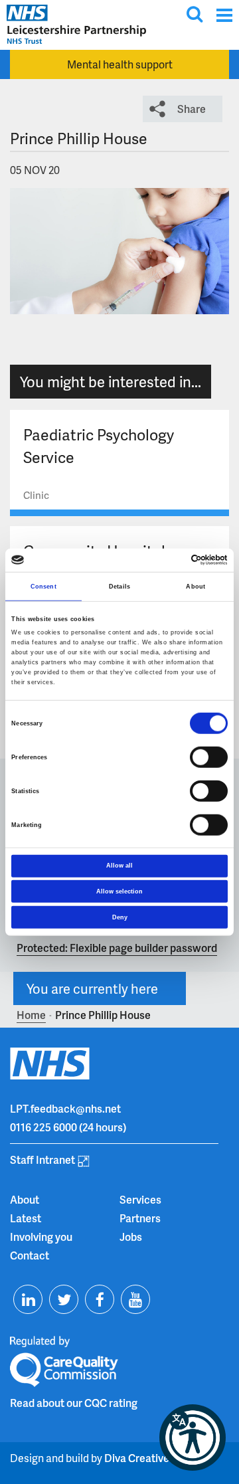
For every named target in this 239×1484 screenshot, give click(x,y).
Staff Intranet (42, 1159)
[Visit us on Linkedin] (27, 1299)
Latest (25, 1218)
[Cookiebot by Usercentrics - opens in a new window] (172, 560)
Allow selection (119, 891)
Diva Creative (136, 1457)
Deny (119, 916)
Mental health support (120, 64)
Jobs (131, 1236)
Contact (29, 1255)
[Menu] (224, 15)
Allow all (119, 865)
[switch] (209, 757)
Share (191, 108)
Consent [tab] (43, 586)
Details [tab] (119, 586)
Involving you (41, 1236)
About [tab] (195, 586)
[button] (192, 1437)
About (24, 1199)
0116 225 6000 (43, 1127)
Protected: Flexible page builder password (117, 947)
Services (140, 1199)
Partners (140, 1218)
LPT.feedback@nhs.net (65, 1108)
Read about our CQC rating (73, 1402)
